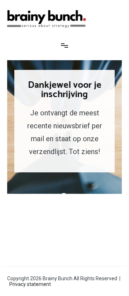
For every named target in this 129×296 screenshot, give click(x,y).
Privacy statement (30, 284)
